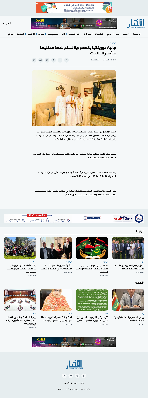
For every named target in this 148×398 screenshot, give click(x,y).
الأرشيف (31, 34)
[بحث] (3, 23)
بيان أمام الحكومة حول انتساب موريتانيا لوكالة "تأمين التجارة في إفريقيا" (21, 320)
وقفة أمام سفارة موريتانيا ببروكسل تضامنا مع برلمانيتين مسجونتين (21, 268)
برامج (109, 34)
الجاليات (113, 43)
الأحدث (126, 34)
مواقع (10, 34)
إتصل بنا (20, 34)
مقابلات (87, 34)
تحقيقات (99, 34)
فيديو (41, 34)
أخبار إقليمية (74, 34)
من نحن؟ (81, 383)
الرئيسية (136, 34)
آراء (63, 34)
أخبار (117, 34)
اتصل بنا (74, 383)
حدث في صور (52, 34)
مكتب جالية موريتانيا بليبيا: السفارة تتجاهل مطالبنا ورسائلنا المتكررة (92, 268)
